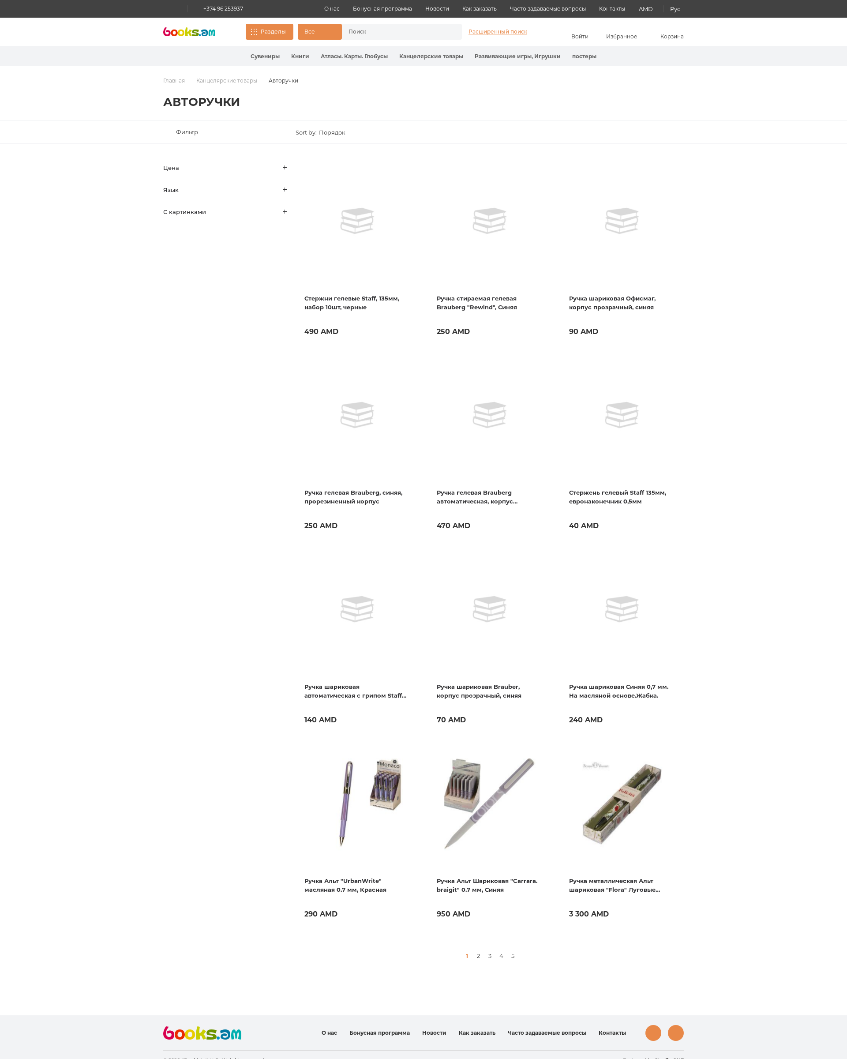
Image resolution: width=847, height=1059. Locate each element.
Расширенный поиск (497, 31)
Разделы (273, 31)
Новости (437, 8)
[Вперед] (524, 955)
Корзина (672, 36)
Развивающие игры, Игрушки (518, 56)
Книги (300, 56)
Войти (579, 36)
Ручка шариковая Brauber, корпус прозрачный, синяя (479, 691)
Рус (675, 8)
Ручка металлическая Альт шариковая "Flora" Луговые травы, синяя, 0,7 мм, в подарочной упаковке (612, 885)
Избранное (621, 36)
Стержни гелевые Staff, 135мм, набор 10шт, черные (351, 303)
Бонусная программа (382, 8)
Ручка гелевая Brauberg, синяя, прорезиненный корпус (353, 497)
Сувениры (265, 56)
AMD (646, 8)
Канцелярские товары (431, 56)
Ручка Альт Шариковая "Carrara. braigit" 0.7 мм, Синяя (487, 885)
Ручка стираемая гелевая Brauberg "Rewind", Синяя (477, 303)
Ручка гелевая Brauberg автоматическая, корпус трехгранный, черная (475, 497)
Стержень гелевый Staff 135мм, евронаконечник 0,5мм (617, 497)
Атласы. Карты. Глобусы (354, 56)
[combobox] (392, 32)
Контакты (612, 8)
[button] (320, 32)
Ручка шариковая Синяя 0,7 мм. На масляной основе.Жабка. (618, 691)
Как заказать (479, 8)
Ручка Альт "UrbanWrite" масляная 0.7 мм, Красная (345, 885)
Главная (174, 80)
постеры (584, 56)
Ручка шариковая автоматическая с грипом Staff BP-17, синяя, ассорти (353, 691)
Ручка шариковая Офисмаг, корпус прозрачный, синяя (612, 303)
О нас (332, 8)
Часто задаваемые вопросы (548, 8)
